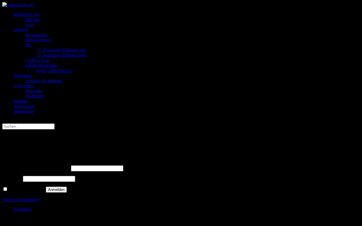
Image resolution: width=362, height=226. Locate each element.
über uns (32, 19)
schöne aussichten (41, 65)
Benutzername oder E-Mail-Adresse (36, 168)
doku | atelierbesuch (54, 70)
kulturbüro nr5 (26, 14)
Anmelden (56, 189)
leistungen (23, 75)
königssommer (38, 39)
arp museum (36, 34)
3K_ (29, 44)
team (29, 24)
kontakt (20, 101)
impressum (23, 111)
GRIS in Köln (37, 60)
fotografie (33, 90)
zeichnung (34, 95)
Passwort (12, 178)
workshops (23, 85)
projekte (21, 29)
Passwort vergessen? (20, 199)
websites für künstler (43, 80)
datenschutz (24, 106)
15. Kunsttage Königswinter (61, 55)
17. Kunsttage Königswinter (61, 50)
